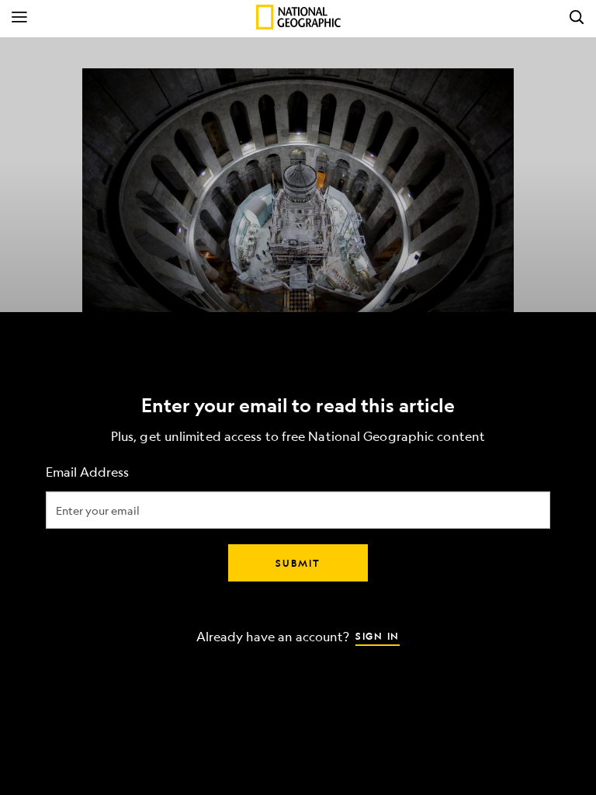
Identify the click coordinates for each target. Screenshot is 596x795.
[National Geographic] (298, 17)
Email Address (87, 472)
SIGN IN (377, 636)
